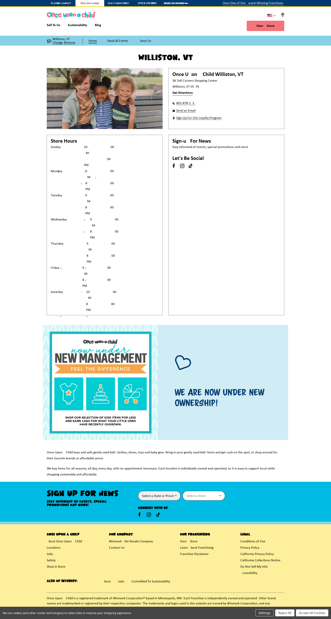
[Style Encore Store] (147, 3)
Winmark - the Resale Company (131, 541)
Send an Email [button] (186, 111)
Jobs (50, 554)
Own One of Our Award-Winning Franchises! (253, 3)
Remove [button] (69, 42)
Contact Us (117, 548)
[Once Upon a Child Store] (89, 3)
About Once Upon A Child (64, 541)
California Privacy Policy (257, 554)
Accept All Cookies (312, 613)
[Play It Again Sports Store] (118, 3)
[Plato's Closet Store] (61, 3)
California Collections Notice (260, 560)
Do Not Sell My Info (254, 567)
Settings (264, 613)
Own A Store (265, 26)
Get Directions (182, 93)
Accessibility (248, 573)
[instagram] (182, 166)
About (106, 581)
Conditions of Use (252, 541)
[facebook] (173, 166)
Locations (53, 548)
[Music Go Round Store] (176, 3)
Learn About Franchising (196, 548)
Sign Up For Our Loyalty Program (198, 118)
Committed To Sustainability (150, 581)
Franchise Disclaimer (194, 554)
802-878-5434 (186, 103)
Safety (51, 560)
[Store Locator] (282, 16)
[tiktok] (190, 166)
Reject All (284, 613)
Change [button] (57, 42)
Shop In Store (56, 567)
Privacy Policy (249, 548)
